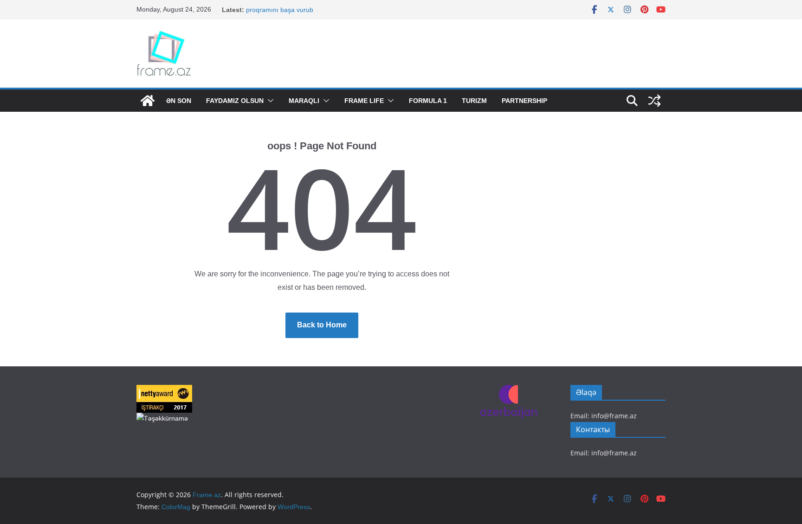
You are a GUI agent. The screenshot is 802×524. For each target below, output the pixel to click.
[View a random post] (654, 100)
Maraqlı (304, 100)
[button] (269, 100)
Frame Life (364, 100)
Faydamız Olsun (235, 100)
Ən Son (178, 100)
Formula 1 (428, 100)
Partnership (524, 100)
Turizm (474, 100)
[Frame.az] (147, 100)
